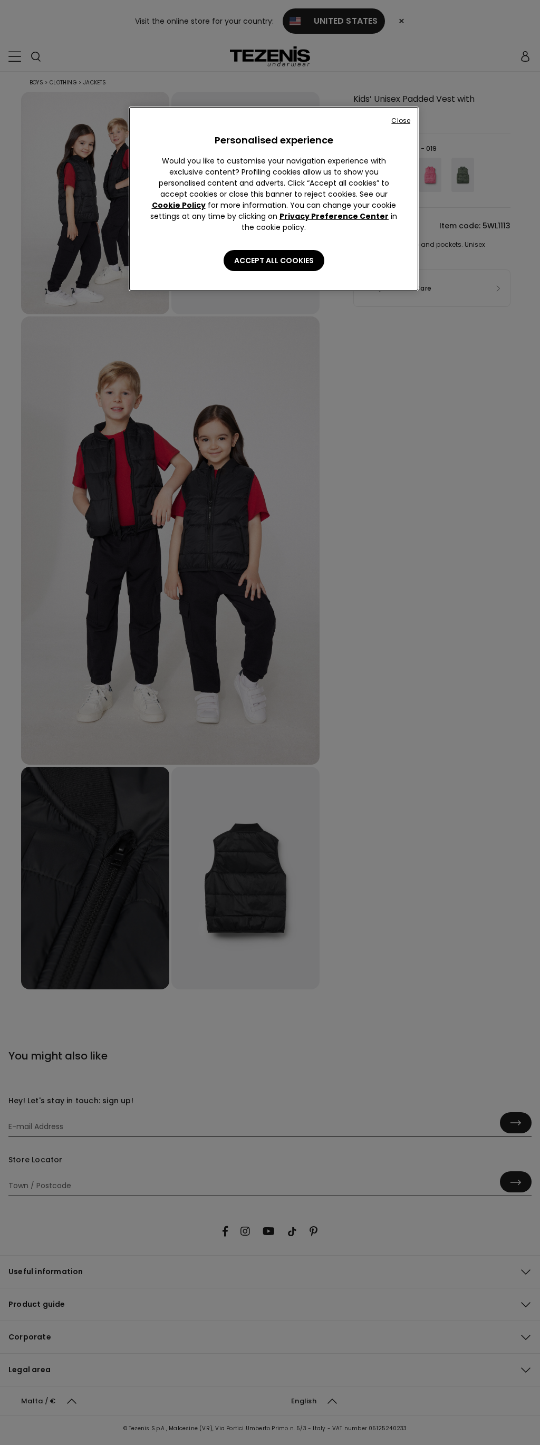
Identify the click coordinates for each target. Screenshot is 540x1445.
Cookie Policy (179, 205)
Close (400, 120)
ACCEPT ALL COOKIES (274, 260)
